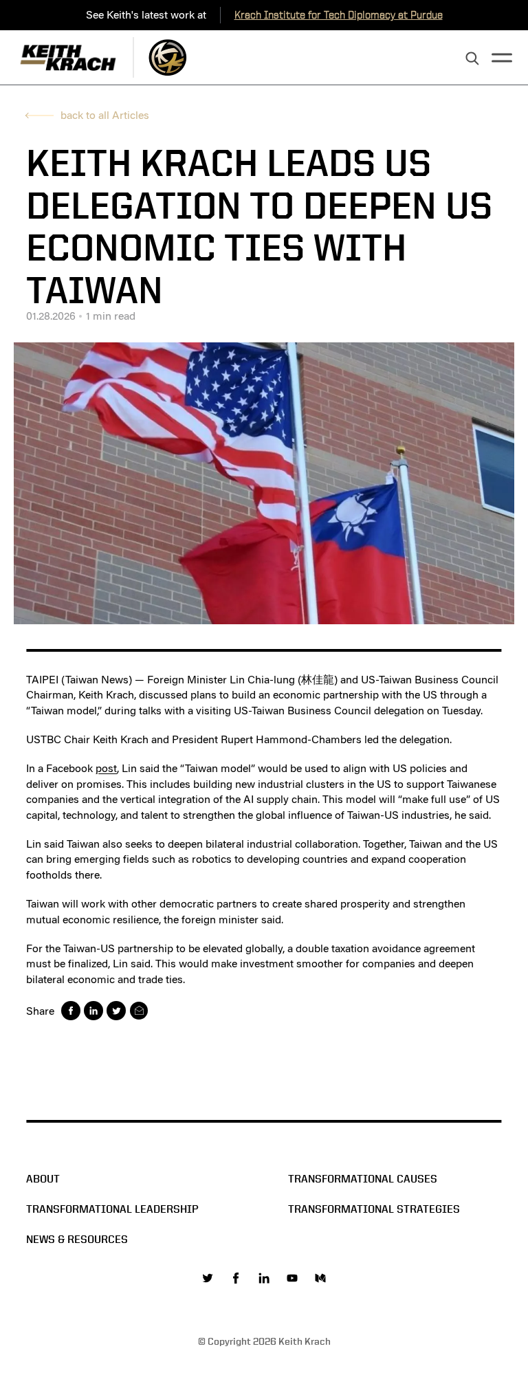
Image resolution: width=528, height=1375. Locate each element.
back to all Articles (104, 115)
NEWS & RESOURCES (77, 1239)
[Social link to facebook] (235, 1278)
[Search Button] (472, 59)
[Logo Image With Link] (167, 57)
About (43, 1179)
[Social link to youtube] (292, 1278)
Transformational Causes (362, 1179)
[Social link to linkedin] (264, 1278)
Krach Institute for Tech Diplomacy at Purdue (338, 15)
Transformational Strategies (374, 1209)
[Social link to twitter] (207, 1278)
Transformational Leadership (112, 1209)
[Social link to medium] (320, 1278)
